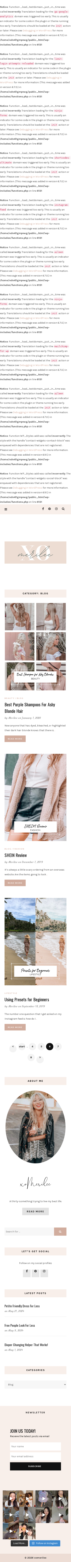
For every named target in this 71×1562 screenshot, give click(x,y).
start (22, 1046)
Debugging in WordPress (37, 30)
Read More (15, 739)
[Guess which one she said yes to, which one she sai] (11, 1515)
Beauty (10, 698)
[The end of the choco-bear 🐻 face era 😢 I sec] (11, 1531)
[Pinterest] (48, 508)
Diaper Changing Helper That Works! (26, 1344)
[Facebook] (41, 508)
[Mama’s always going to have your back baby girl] (44, 1515)
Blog (20, 698)
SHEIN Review (16, 855)
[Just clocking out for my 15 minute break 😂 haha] (44, 1498)
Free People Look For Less (20, 1325)
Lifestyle (11, 993)
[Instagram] (55, 508)
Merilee (12, 718)
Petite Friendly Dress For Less (22, 1306)
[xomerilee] (35, 551)
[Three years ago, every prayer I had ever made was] (60, 1515)
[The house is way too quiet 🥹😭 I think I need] (27, 1498)
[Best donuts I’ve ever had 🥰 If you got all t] (27, 1531)
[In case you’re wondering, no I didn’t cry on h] (60, 1498)
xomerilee (40, 1557)
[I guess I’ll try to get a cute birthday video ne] (27, 1515)
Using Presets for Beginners (27, 999)
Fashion (18, 849)
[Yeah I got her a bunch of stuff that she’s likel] (11, 1498)
